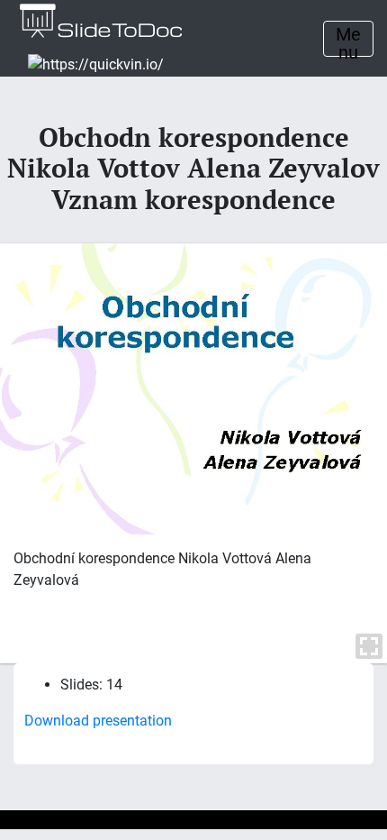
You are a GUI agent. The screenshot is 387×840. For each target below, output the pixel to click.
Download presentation (98, 720)
